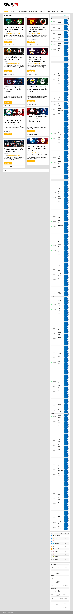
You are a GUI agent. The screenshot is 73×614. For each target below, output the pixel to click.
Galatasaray (35, 164)
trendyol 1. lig (11, 166)
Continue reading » (8, 41)
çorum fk (30, 134)
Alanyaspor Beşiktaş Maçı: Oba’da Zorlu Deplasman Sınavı (13, 59)
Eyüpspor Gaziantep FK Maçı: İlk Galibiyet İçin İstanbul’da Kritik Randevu (36, 59)
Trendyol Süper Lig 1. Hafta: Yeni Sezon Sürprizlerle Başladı (13, 151)
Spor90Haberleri (17, 33)
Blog (62, 11)
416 (9, 170)
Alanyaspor (7, 74)
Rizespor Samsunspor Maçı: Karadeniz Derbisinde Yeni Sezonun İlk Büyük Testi (13, 120)
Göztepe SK (36, 44)
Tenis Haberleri (42, 11)
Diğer (58, 11)
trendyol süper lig (17, 166)
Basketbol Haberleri (23, 11)
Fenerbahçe (31, 104)
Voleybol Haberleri (33, 11)
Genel (14, 74)
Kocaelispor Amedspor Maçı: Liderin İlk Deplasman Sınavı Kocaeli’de (14, 29)
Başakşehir (7, 105)
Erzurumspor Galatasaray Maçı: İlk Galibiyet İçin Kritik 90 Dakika (36, 149)
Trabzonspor (11, 105)
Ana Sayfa (6, 11)
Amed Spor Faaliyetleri (9, 44)
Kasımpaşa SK (34, 134)
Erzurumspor (31, 164)
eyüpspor (30, 74)
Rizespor (6, 136)
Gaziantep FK (34, 74)
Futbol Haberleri (13, 11)
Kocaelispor (15, 44)
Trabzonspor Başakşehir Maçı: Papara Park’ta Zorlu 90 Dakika (13, 89)
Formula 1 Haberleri (51, 11)
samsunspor (11, 136)
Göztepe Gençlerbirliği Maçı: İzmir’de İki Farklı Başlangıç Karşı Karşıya (37, 29)
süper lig (6, 166)
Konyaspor (35, 104)
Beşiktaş (10, 74)
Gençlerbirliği (31, 44)
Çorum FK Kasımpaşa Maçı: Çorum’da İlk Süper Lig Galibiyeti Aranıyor (37, 119)
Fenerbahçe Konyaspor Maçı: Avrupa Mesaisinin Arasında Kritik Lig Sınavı (37, 89)
